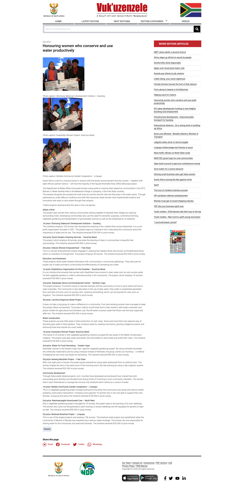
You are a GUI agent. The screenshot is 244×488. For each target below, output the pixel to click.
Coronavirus (149, 463)
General (47, 429)
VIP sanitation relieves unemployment (171, 195)
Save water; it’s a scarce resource (168, 169)
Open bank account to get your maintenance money (177, 163)
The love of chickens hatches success (171, 190)
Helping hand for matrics (165, 95)
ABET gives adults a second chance (170, 52)
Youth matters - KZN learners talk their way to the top (177, 211)
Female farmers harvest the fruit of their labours (175, 84)
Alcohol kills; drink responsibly (167, 63)
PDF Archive (161, 463)
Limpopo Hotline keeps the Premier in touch (173, 147)
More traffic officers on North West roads (172, 153)
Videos (185, 21)
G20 (170, 463)
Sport (156, 185)
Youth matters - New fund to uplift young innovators (177, 217)
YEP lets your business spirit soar (169, 206)
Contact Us (137, 463)
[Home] (122, 10)
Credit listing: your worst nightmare (169, 79)
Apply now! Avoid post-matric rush (169, 68)
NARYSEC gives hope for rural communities (173, 158)
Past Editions (122, 21)
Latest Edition (90, 21)
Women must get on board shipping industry (174, 201)
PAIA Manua (141, 466)
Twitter (81, 444)
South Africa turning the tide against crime (173, 179)
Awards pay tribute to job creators (169, 73)
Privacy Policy (128, 466)
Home (58, 21)
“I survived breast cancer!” (165, 222)
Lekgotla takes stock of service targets (171, 142)
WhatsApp (97, 444)
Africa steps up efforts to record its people (172, 57)
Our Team (126, 463)
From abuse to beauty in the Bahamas (171, 89)
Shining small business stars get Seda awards (174, 174)
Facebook (65, 444)
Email (50, 444)
